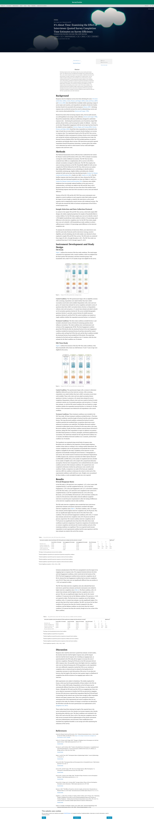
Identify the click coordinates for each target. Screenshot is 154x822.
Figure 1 (58, 252)
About (21, 5)
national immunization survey (70, 36)
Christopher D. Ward (58, 34)
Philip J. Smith (78, 34)
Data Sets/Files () (76, 63)
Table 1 (73, 508)
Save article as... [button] (76, 60)
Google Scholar (60, 743)
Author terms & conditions (42, 5)
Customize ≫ (77, 817)
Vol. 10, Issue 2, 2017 (58, 22)
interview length (95, 36)
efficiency (83, 36)
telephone (56, 36)
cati (78, 36)
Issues (25, 5)
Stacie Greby (84, 34)
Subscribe (33, 5)
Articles (2, 5)
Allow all (110, 817)
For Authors (9, 5)
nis (61, 36)
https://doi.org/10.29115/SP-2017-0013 (62, 38)
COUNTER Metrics (67, 813)
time (88, 36)
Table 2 (77, 590)
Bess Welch (65, 34)
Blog (29, 5)
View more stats (104, 65)
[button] (77, 279)
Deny (44, 817)
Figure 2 (58, 345)
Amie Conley (71, 34)
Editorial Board (15, 5)
